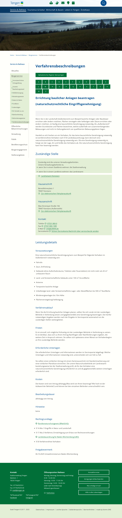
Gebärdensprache (75, 510)
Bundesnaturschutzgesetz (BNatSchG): (53, 423)
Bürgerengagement (18, 150)
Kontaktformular (93, 472)
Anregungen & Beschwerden (93, 479)
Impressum (50, 510)
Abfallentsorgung (18, 93)
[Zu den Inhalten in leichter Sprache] (51, 2)
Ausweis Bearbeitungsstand (18, 88)
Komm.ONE (107, 510)
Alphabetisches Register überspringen (51, 75)
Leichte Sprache (61, 510)
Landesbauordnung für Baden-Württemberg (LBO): (58, 437)
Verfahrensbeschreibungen (20, 122)
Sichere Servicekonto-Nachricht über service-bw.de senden (75, 231)
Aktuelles (15, 71)
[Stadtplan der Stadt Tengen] (68, 2)
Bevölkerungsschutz (18, 144)
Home (12, 55)
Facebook (13, 498)
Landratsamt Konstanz (50, 176)
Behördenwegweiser (19, 118)
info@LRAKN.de (52, 229)
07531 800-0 (52, 223)
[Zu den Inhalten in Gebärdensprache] (57, 2)
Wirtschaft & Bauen (55, 10)
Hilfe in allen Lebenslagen (93, 492)
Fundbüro (16, 104)
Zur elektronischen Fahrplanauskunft (56, 193)
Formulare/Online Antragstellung (18, 82)
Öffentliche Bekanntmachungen (18, 127)
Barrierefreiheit (89, 510)
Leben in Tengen (72, 10)
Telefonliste (50, 493)
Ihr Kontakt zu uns (18, 111)
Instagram (29, 498)
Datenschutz (40, 510)
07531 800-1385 (50, 226)
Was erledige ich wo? (94, 486)
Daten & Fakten (17, 100)
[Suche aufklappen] (104, 3)
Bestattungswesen (18, 96)
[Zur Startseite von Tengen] (17, 3)
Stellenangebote (17, 155)
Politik (13, 139)
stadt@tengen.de (18, 490)
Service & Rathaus (18, 9)
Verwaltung (16, 134)
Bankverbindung (18, 114)
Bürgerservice (33, 55)
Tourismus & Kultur (36, 10)
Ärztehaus (85, 10)
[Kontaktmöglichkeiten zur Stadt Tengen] (62, 2)
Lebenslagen (16, 107)
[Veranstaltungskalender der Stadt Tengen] (73, 2)
